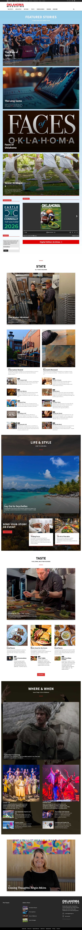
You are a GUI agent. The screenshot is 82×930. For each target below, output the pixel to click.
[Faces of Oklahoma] (41, 131)
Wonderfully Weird (57, 424)
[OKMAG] (17, 5)
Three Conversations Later (20, 658)
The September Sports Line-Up (23, 812)
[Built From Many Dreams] (57, 658)
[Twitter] (71, 1)
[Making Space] (47, 392)
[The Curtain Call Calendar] (48, 814)
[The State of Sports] (41, 45)
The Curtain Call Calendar (62, 812)
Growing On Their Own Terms (19, 613)
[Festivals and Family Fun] (48, 825)
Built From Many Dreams (66, 658)
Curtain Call (6, 802)
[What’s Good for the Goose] (41, 635)
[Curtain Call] (21, 783)
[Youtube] (74, 1)
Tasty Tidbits (41, 658)
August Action (19, 822)
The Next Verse (56, 402)
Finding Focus (35, 536)
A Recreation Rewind (15, 370)
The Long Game (13, 100)
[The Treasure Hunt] (12, 381)
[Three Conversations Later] (10, 658)
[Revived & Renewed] (58, 353)
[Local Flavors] (17, 635)
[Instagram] (69, 1)
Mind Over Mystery (22, 391)
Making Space (56, 391)
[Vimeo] (72, 1)
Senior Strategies (13, 184)
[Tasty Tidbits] (34, 658)
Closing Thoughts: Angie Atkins (27, 888)
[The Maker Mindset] (41, 298)
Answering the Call (22, 424)
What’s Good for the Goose (39, 648)
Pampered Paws (21, 402)
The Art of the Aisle (63, 536)
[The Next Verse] (47, 403)
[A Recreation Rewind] (23, 353)
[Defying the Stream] (47, 414)
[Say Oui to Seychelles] (41, 484)
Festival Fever (47, 802)
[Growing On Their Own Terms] (41, 594)
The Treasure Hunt (22, 380)
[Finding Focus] (41, 525)
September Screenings (12, 755)
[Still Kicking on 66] (12, 414)
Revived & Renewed (50, 370)
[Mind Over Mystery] (12, 392)
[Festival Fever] (61, 783)
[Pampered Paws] (12, 403)
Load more (40, 674)
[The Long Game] (41, 88)
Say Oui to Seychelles (15, 506)
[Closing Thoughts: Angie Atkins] (41, 865)
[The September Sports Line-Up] (8, 814)
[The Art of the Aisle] (67, 525)
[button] (73, 9)
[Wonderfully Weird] (47, 425)
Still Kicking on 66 (21, 413)
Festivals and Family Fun (62, 822)
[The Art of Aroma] (47, 381)
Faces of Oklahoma (11, 146)
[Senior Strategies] (41, 174)
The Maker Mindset (18, 317)
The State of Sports (11, 54)
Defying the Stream (57, 413)
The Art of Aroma (57, 380)
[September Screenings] (41, 731)
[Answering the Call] (12, 425)
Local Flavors (11, 648)
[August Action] (8, 825)
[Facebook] (67, 1)
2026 (9, 315)
